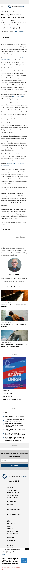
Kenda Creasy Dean (17, 96)
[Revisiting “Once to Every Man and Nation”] (14, 296)
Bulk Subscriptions (13, 514)
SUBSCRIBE (7, 390)
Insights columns (8, 11)
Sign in (3, 554)
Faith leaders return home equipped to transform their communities (14, 425)
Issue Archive (11, 517)
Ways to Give (11, 543)
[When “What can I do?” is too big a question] (14, 315)
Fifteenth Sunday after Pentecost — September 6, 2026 (15, 433)
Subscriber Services (13, 509)
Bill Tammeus (9, 20)
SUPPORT (11, 538)
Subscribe (14, 465)
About (10, 488)
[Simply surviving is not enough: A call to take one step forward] (14, 335)
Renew (9, 507)
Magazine (11, 502)
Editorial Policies (13, 492)
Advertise (10, 545)
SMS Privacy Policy (13, 495)
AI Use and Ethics (12, 497)
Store (10, 521)
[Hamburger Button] (2, 6)
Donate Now (11, 540)
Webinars (10, 528)
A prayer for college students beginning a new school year (14, 420)
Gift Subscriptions (13, 512)
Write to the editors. (19, 31)
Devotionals (11, 523)
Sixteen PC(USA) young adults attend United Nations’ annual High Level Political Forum (14, 438)
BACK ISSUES (8, 396)
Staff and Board (12, 490)
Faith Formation (12, 531)
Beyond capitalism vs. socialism (15, 416)
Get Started (24, 560)
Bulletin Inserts (12, 533)
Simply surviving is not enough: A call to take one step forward (14, 345)
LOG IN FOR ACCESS (10, 393)
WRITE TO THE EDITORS (12, 399)
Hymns (9, 526)
